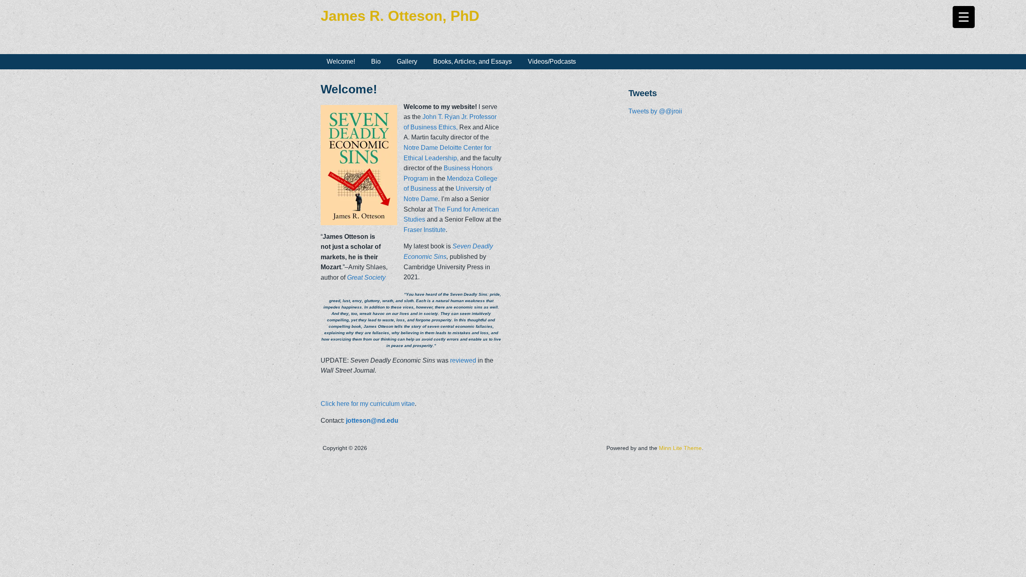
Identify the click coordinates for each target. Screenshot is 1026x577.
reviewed (463, 360)
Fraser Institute (425, 229)
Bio (376, 61)
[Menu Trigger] (964, 17)
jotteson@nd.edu (372, 420)
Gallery (407, 61)
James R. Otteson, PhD (400, 16)
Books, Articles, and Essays (472, 61)
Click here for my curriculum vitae (368, 403)
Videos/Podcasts (552, 61)
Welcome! (341, 61)
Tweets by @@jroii (655, 111)
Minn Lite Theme (680, 448)
